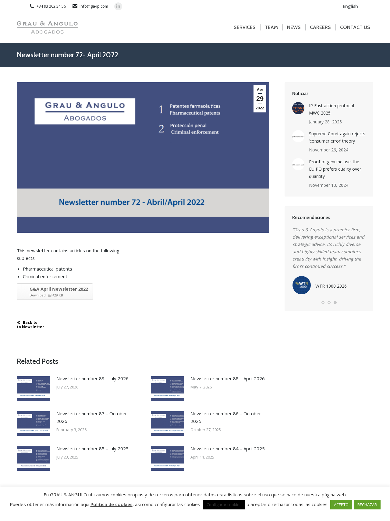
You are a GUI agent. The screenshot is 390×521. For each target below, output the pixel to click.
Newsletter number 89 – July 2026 (92, 378)
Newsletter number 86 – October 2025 (225, 417)
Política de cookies (111, 504)
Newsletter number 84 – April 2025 (227, 448)
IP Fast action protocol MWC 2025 (331, 109)
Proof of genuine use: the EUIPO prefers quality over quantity (335, 169)
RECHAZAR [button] (367, 504)
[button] (322, 302)
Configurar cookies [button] (224, 504)
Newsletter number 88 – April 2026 (227, 378)
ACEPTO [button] (341, 504)
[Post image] (33, 388)
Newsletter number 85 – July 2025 (92, 448)
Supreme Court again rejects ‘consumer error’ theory (337, 137)
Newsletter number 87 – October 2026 (91, 417)
